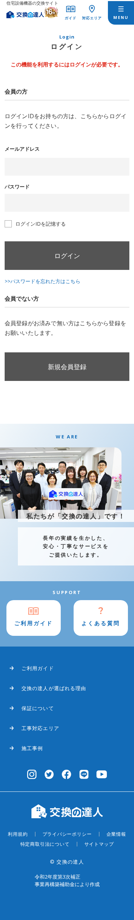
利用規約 (18, 834)
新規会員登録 (67, 366)
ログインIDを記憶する (40, 223)
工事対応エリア (40, 728)
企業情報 (116, 834)
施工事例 (32, 748)
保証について (37, 708)
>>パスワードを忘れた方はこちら (42, 281)
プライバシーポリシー (67, 834)
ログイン (67, 255)
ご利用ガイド (33, 623)
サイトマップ (99, 844)
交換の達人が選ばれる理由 (53, 688)
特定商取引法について (45, 844)
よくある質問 (100, 623)
